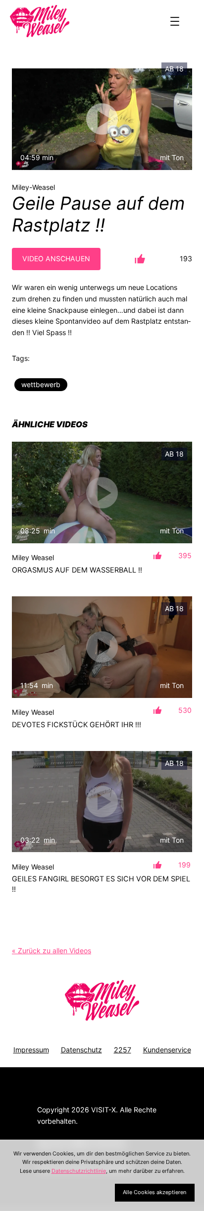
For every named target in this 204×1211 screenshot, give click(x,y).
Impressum (31, 1049)
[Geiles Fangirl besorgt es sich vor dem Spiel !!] (102, 802)
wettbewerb (40, 384)
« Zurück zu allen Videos (51, 950)
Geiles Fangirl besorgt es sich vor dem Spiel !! (101, 883)
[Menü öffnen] (174, 21)
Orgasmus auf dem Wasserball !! (77, 570)
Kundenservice (167, 1049)
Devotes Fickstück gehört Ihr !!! (76, 724)
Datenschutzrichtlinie (78, 1170)
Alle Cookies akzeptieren (154, 1192)
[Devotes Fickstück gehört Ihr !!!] (102, 647)
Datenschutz (81, 1049)
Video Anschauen (56, 258)
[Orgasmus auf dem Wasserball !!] (102, 492)
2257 (122, 1049)
